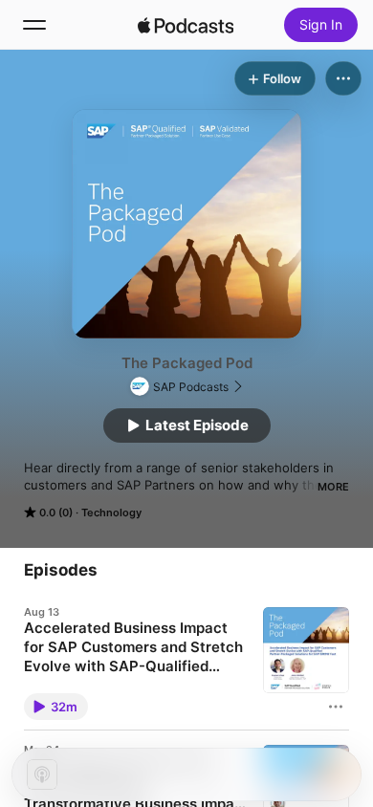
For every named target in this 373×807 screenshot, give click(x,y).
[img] (185, 24)
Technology (111, 512)
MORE (333, 486)
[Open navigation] (34, 25)
